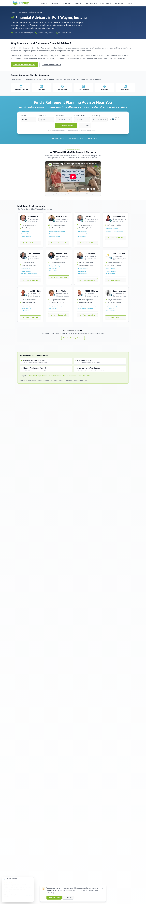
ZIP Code (43, 115)
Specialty (61, 115)
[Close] (103, 888)
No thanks (68, 897)
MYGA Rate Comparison (69, 376)
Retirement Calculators (84, 376)
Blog (86, 380)
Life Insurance (69, 380)
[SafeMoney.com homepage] (21, 3)
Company (97, 115)
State (24, 115)
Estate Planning (78, 380)
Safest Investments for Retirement (51, 376)
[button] (44, 3)
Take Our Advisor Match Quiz (24, 65)
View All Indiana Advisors (51, 65)
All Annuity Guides (31, 380)
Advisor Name (80, 115)
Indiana (32, 12)
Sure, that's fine (54, 897)
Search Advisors (67, 125)
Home (13, 12)
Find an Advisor (22, 12)
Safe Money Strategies (57, 380)
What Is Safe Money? (35, 376)
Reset (87, 125)
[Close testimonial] (31, 881)
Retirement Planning (43, 380)
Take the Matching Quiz (71, 338)
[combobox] (28, 119)
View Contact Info (32, 243)
